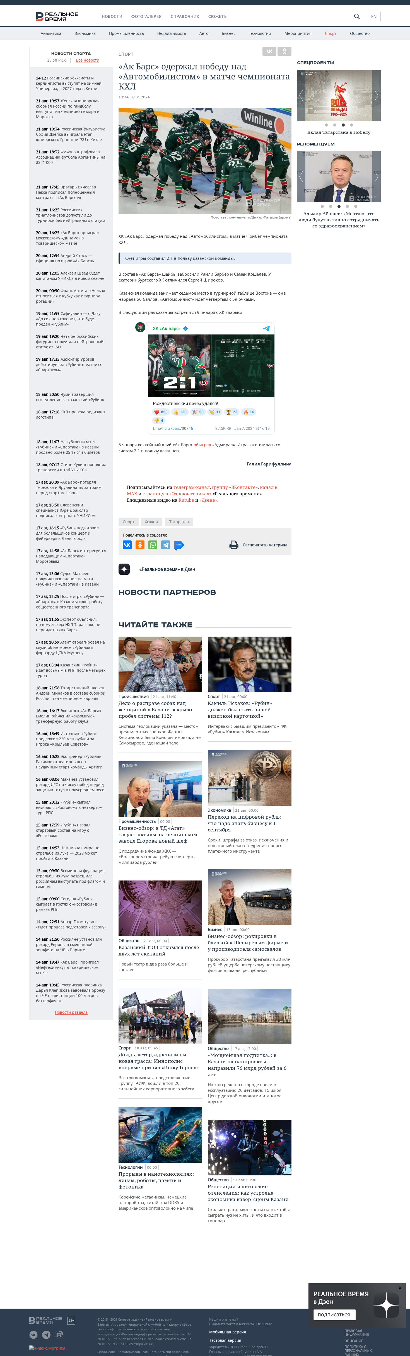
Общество (360, 33)
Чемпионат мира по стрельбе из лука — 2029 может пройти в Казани (67, 853)
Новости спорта (71, 54)
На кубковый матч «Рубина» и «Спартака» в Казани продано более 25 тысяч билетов (68, 447)
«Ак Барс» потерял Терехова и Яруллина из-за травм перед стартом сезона (68, 487)
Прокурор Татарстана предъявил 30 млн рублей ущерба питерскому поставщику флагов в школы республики (249, 953)
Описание (353, 1341)
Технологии (260, 33)
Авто (203, 33)
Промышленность (126, 33)
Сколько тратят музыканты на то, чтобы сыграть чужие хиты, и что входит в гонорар (249, 1203)
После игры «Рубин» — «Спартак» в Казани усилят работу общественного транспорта (70, 602)
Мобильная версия (227, 1332)
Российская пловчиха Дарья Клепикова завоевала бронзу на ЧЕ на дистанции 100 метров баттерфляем (70, 992)
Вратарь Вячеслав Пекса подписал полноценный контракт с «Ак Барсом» (66, 192)
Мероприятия (298, 33)
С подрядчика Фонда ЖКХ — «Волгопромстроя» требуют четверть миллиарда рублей (158, 845)
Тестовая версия (225, 1340)
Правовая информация (356, 1333)
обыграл (203, 444)
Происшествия (134, 696)
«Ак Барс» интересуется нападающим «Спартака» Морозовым (71, 556)
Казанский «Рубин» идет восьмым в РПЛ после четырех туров (70, 670)
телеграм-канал (191, 487)
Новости (112, 16)
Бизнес (228, 33)
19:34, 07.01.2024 (134, 97)
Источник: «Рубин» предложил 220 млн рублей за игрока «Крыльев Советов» (66, 739)
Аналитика (51, 33)
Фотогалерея (146, 16)
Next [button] (376, 95)
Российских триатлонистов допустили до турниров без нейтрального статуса (70, 215)
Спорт (331, 33)
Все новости (87, 60)
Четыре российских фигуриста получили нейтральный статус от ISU (69, 342)
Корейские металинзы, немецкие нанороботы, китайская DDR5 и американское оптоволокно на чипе (156, 1191)
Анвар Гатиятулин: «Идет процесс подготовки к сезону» (71, 924)
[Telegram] (165, 544)
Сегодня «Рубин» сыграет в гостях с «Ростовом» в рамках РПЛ (66, 904)
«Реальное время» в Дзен (167, 569)
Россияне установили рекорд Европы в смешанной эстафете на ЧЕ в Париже (69, 944)
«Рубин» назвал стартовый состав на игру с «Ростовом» (63, 830)
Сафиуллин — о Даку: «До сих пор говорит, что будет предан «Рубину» (69, 319)
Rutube (186, 500)
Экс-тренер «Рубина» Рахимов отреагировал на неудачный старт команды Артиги (69, 762)
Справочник (185, 16)
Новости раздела (71, 1012)
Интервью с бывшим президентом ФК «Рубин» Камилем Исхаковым (247, 717)
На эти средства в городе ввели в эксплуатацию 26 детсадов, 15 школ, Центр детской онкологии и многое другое (247, 1078)
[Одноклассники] (284, 51)
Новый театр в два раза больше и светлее (159, 958)
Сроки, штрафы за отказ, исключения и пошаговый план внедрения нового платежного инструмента (248, 834)
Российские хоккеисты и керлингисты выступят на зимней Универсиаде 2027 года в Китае (69, 83)
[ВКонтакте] (269, 51)
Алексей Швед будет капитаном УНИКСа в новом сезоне (70, 275)
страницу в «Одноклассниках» (177, 493)
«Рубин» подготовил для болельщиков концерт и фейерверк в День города (67, 533)
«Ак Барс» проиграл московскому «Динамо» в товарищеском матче (67, 238)
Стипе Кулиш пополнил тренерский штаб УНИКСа (71, 467)
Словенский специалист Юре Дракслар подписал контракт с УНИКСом (65, 510)
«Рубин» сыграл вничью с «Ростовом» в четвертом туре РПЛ (69, 807)
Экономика (85, 33)
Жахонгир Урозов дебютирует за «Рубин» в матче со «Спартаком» (69, 364)
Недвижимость (171, 33)
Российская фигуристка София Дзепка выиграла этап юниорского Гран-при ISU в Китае (70, 134)
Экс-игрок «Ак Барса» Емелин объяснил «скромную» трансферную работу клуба (68, 716)
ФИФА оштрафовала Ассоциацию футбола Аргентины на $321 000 (70, 157)
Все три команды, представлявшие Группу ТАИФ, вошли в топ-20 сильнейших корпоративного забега (159, 1071)
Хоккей (151, 521)
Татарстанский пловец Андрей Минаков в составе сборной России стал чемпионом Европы (70, 693)
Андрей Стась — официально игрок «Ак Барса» (65, 258)
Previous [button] (301, 95)
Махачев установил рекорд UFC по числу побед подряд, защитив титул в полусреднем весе (70, 784)
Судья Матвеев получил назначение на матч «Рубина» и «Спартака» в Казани (67, 579)
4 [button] (351, 125)
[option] (339, 95)
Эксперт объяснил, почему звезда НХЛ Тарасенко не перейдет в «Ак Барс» (68, 624)
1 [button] (326, 125)
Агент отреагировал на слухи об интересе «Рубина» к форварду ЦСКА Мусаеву (70, 647)
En (374, 16)
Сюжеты (218, 16)
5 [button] (355, 206)
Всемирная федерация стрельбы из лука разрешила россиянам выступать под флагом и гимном (70, 878)
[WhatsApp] (152, 544)
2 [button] (334, 125)
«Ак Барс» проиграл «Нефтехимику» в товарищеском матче (67, 967)
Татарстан (179, 521)
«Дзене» (208, 500)
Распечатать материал (265, 544)
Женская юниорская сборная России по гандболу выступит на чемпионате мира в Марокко (68, 108)
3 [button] (343, 125)
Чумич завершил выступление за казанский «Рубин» (70, 397)
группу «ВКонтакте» (235, 487)
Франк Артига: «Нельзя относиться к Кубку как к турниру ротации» (70, 296)
